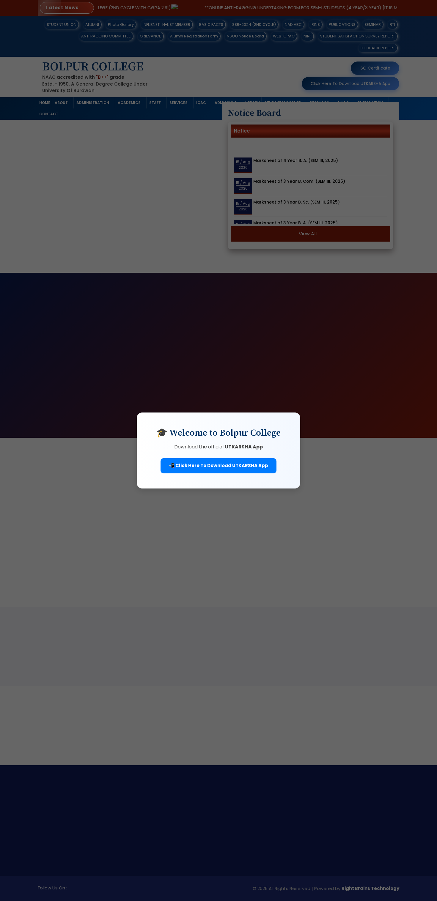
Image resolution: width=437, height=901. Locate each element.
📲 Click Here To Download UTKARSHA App (218, 465)
